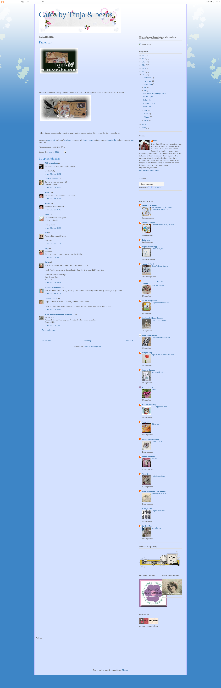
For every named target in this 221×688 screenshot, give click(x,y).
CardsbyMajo (147, 526)
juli (145, 87)
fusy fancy (68, 140)
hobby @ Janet (148, 264)
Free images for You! (159, 493)
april (146, 111)
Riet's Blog (146, 474)
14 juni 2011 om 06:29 (53, 188)
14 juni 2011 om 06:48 (53, 199)
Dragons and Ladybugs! (160, 303)
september (148, 84)
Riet (46, 233)
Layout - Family (157, 441)
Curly (47, 262)
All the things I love (149, 301)
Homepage (88, 341)
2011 (144, 75)
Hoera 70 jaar (148, 97)
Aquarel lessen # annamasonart (163, 355)
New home (147, 106)
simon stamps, (88, 140)
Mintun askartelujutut (150, 439)
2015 (144, 62)
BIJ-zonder (155, 424)
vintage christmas (158, 285)
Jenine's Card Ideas (149, 205)
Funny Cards (147, 509)
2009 (144, 128)
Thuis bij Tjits (147, 387)
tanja (155, 141)
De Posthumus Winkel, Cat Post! (163, 225)
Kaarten (154, 459)
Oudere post (128, 341)
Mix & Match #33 (157, 372)
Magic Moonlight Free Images (153, 491)
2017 (144, 55)
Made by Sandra (148, 370)
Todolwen (146, 240)
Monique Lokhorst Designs (152, 318)
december (148, 78)
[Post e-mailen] (65, 152)
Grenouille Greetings (53, 287)
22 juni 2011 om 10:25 (53, 325)
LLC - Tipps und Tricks (159, 407)
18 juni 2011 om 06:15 (53, 309)
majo (47, 249)
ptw (132, 140)
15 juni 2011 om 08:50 (53, 257)
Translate (157, 187)
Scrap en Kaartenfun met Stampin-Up (59, 314)
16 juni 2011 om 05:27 (53, 294)
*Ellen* (47, 192)
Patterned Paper (148, 223)
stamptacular (111, 140)
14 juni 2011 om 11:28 (53, 244)
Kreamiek (145, 422)
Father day (147, 100)
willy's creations (148, 457)
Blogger (125, 670)
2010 (144, 124)
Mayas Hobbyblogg (149, 247)
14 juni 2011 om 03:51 (53, 174)
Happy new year (157, 249)
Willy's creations (51, 163)
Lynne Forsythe (51, 298)
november (148, 81)
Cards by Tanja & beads (76, 14)
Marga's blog (147, 353)
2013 (144, 68)
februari (147, 117)
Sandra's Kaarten (51, 179)
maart (146, 114)
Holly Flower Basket (159, 320)
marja (47, 215)
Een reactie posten (49, 330)
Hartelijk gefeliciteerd (159, 476)
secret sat (51, 140)
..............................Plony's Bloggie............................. (152, 282)
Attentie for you (149, 103)
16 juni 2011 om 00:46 (53, 283)
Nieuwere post (46, 341)
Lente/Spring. (156, 528)
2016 (144, 59)
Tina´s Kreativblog (149, 405)
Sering (154, 389)
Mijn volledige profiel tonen (149, 171)
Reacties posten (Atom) (92, 347)
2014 (144, 65)
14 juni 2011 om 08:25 (53, 228)
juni (145, 91)
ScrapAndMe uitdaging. (160, 266)
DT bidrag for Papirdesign (161, 337)
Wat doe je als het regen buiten (154, 94)
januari (146, 120)
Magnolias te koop (158, 511)
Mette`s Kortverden (149, 335)
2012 (144, 72)
